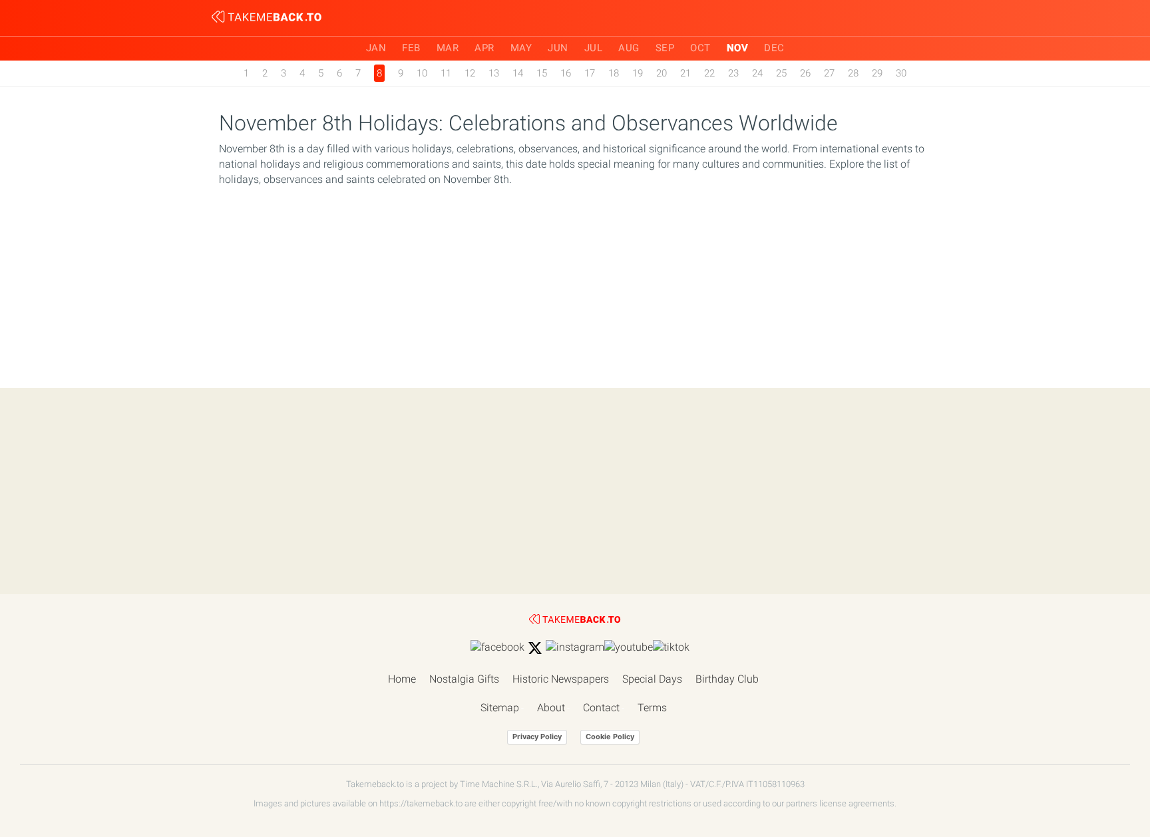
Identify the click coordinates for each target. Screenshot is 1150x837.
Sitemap (499, 707)
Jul (593, 48)
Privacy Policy (537, 736)
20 (661, 73)
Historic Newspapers (560, 679)
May (521, 48)
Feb (411, 48)
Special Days (652, 679)
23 (733, 73)
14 (517, 73)
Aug (629, 48)
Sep (665, 48)
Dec (774, 48)
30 (901, 73)
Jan (376, 48)
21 (685, 73)
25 (781, 73)
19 (637, 73)
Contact (601, 707)
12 (470, 73)
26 (805, 73)
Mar (448, 48)
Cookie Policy (610, 736)
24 (757, 73)
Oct (700, 48)
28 (853, 73)
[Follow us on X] (535, 648)
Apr (484, 48)
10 (422, 73)
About (551, 707)
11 (446, 73)
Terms (652, 707)
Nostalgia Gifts (464, 679)
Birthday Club (727, 679)
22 (709, 73)
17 (589, 73)
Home (402, 679)
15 (541, 73)
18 (613, 73)
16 (565, 73)
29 (877, 73)
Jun (558, 48)
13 (493, 73)
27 (829, 73)
